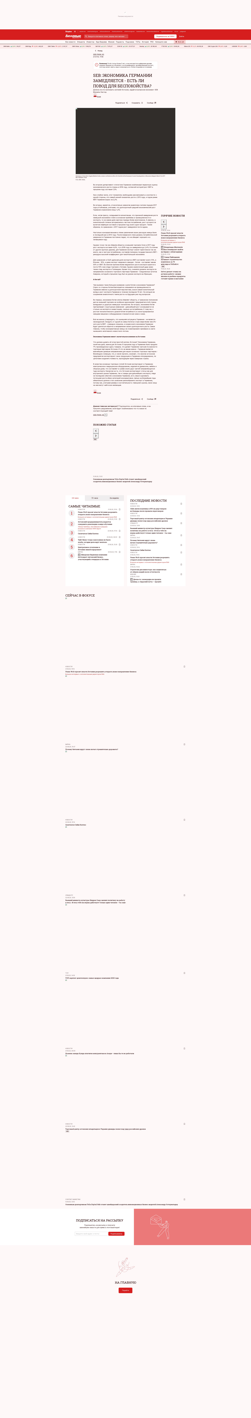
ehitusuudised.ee (105, 31)
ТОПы (138, 42)
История (145, 42)
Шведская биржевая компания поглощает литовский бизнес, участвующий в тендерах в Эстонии (93, 557)
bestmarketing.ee (93, 31)
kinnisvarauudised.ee (153, 31)
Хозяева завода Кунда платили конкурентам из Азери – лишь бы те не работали (99, 1053)
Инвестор (90, 42)
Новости (81, 509)
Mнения (133, 574)
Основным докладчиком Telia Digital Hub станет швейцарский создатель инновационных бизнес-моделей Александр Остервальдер (121, 1204)
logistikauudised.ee (166, 31)
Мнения (111, 42)
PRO (152, 42)
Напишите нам (161, 42)
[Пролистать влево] (163, 222)
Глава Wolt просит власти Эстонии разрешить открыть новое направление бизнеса (173, 235)
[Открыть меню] (75, 31)
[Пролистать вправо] (163, 226)
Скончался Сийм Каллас (88, 534)
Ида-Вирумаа (101, 42)
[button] (91, 1234)
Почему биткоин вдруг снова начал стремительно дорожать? (91, 749)
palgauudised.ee (185, 31)
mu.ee (176, 31)
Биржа (80, 552)
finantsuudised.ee (117, 31)
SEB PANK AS (98, 54)
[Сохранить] (119, 509)
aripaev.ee (83, 31)
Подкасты (120, 42)
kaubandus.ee (140, 31)
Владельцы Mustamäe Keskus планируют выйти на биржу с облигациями (172, 249)
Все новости (70, 42)
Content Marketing (72, 1199)
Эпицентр (81, 42)
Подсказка (130, 42)
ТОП (66, 973)
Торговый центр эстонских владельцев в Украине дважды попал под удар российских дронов (105, 1129)
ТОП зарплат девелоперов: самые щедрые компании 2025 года (92, 978)
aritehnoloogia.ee (129, 31)
